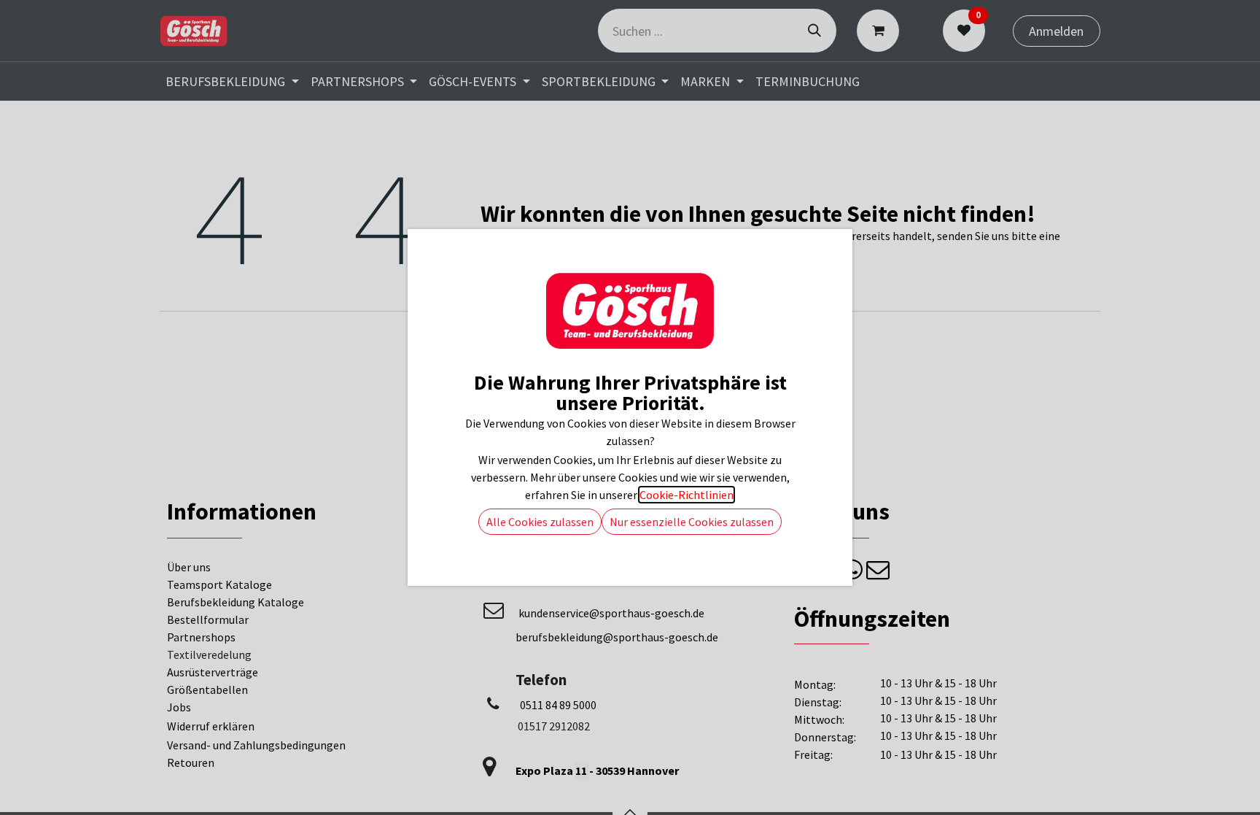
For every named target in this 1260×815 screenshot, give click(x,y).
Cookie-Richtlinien (686, 494)
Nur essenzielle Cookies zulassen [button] (692, 521)
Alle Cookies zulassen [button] (540, 521)
